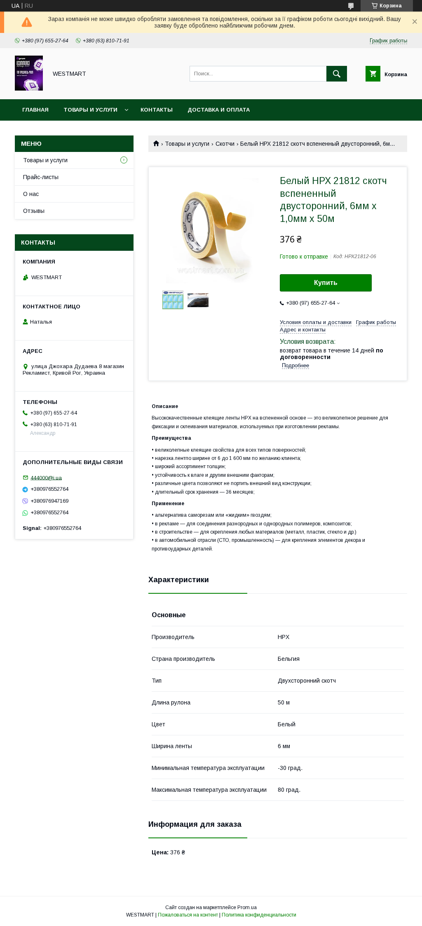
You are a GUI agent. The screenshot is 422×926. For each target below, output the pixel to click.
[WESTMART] (29, 88)
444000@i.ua (46, 477)
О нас (31, 194)
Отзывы (34, 211)
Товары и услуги (90, 110)
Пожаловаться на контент (188, 915)
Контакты (157, 110)
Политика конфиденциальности (259, 915)
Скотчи (225, 143)
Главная (35, 110)
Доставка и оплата (219, 110)
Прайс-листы (41, 177)
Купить (326, 282)
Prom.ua (247, 907)
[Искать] (336, 74)
